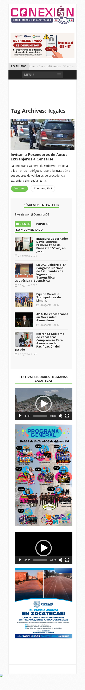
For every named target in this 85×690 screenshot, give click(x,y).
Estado (21, 122)
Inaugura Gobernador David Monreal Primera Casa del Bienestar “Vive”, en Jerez (52, 245)
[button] (43, 404)
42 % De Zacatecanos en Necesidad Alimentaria (52, 317)
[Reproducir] (20, 416)
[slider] (40, 416)
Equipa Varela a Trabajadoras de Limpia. (48, 297)
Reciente (23, 224)
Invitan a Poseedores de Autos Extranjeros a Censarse (39, 156)
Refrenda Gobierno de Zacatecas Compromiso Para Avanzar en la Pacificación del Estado (39, 341)
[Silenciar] (60, 416)
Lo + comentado (29, 230)
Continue (19, 188)
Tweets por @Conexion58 (32, 214)
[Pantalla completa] (67, 416)
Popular (43, 224)
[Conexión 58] (42, 15)
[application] (43, 404)
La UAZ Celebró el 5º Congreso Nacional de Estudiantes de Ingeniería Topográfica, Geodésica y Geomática (40, 272)
